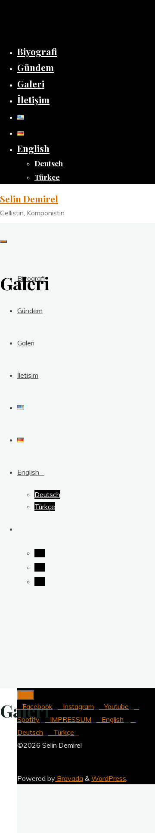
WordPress (108, 778)
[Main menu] (3, 241)
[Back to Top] (25, 695)
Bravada (69, 778)
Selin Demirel (29, 199)
